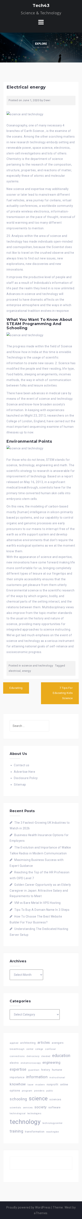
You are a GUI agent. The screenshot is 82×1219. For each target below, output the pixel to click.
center (30, 1049)
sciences (55, 1099)
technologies (34, 1113)
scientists (15, 1107)
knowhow (18, 1084)
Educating (16, 687)
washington (52, 1131)
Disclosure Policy (26, 778)
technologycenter (52, 1123)
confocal (50, 1049)
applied (14, 1042)
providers (39, 1090)
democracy (33, 1056)
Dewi (47, 100)
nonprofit (52, 1084)
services (28, 1107)
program (27, 1090)
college (39, 1049)
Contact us (21, 765)
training (16, 1131)
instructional (57, 1077)
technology (25, 1121)
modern (40, 1084)
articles (43, 1042)
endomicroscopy (31, 1062)
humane (57, 1069)
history (45, 1069)
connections (17, 1056)
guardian (33, 1069)
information (37, 1076)
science (38, 1098)
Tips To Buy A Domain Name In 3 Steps (41, 909)
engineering (51, 1063)
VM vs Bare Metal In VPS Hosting (37, 902)
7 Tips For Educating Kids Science (63, 693)
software (54, 1107)
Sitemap (20, 784)
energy (26, 670)
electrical (15, 670)
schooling (18, 1099)
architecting (28, 1042)
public (49, 1090)
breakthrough (17, 1049)
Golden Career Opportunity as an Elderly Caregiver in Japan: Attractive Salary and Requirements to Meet (40, 890)
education (61, 1055)
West (68, 1207)
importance (17, 1077)
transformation (35, 1131)
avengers (57, 1042)
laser (31, 1084)
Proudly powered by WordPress (28, 1207)
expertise (18, 1069)
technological (18, 1113)
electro (14, 1062)
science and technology (37, 665)
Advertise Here (24, 771)
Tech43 (41, 5)
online (64, 1084)
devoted (45, 1056)
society (40, 1107)
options (15, 1090)
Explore (41, 43)
